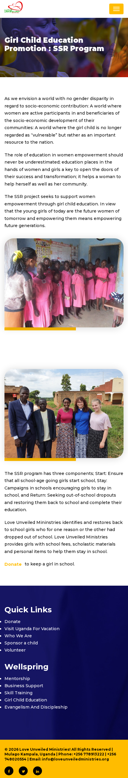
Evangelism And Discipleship (36, 707)
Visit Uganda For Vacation (32, 628)
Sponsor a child (21, 643)
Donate (12, 621)
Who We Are (18, 635)
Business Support (23, 685)
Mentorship (17, 678)
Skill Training (18, 692)
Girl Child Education (25, 700)
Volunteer (15, 650)
